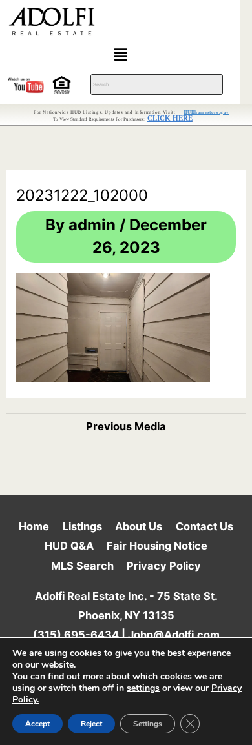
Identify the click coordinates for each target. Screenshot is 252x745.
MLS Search (82, 565)
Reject (91, 724)
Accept (37, 724)
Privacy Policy (164, 565)
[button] (120, 54)
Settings (147, 724)
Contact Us (204, 526)
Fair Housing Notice (157, 545)
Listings (82, 526)
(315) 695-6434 (76, 634)
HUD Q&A (69, 545)
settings (143, 688)
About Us (138, 526)
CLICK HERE (170, 118)
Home (34, 526)
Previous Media (126, 426)
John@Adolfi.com (174, 634)
